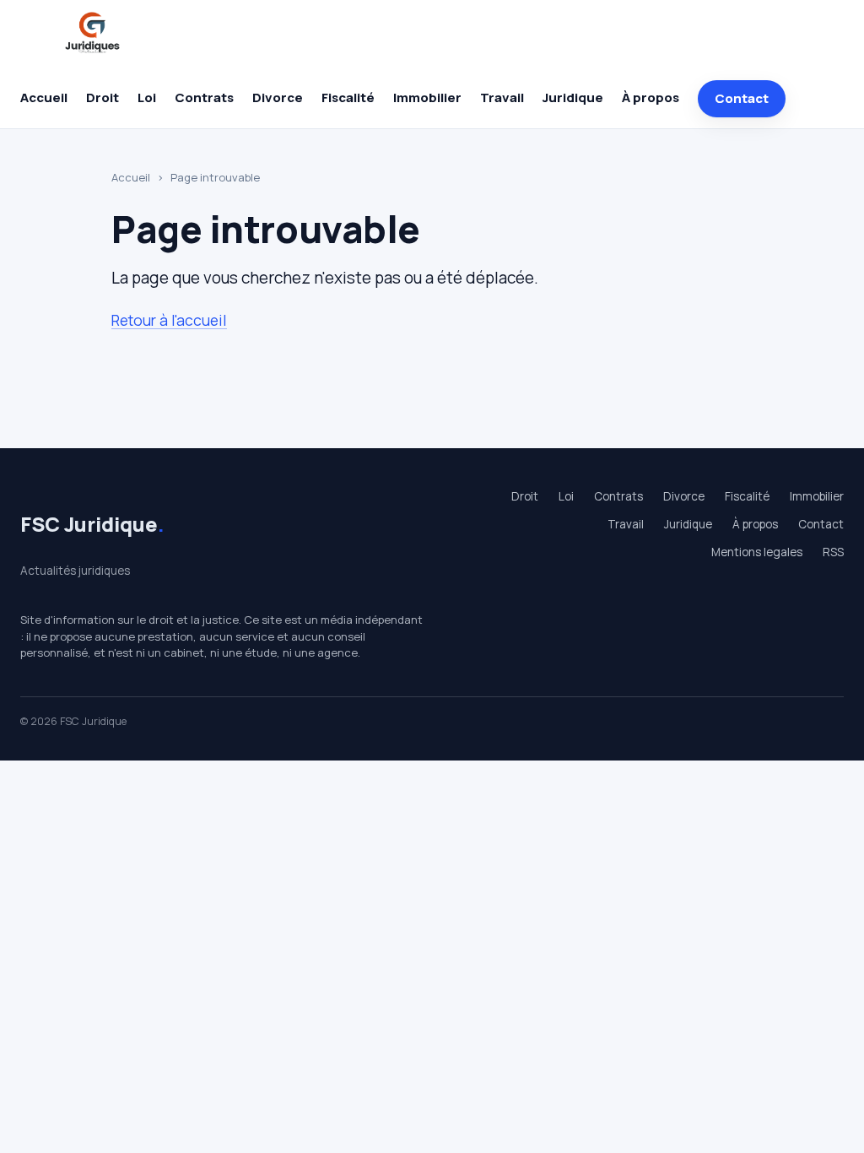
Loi (147, 97)
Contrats (204, 97)
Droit (102, 97)
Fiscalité (348, 97)
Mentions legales (756, 552)
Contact (742, 98)
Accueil (44, 97)
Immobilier (427, 97)
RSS (833, 552)
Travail (502, 97)
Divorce (277, 97)
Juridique (573, 97)
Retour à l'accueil (169, 320)
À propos (650, 97)
